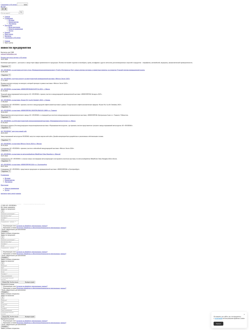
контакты (4, 193)
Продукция (8, 25)
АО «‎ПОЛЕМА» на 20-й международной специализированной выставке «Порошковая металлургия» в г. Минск (38, 121)
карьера (18, 193)
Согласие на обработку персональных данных (34, 204)
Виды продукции (14, 27)
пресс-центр (11, 193)
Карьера (7, 32)
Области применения (16, 29)
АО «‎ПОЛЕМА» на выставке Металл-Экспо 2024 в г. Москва (21, 143)
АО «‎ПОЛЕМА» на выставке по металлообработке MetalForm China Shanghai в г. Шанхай (30, 154)
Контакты (8, 36)
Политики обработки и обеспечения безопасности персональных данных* (41, 228)
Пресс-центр (9, 34)
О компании (9, 18)
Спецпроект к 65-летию (13, 38)
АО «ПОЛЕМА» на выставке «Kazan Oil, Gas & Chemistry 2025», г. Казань (25, 100)
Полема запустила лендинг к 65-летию (14, 57)
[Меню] (4, 9)
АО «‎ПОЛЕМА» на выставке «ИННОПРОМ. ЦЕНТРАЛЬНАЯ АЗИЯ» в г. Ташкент (29, 110)
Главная (7, 16)
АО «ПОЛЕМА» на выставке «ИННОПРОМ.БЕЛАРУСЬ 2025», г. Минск (25, 89)
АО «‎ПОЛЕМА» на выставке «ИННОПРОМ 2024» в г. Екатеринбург (24, 164)
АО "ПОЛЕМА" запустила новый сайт (14, 131)
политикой (218, 318)
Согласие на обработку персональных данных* (32, 226)
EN (4, 6)
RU (2, 6)
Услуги (11, 30)
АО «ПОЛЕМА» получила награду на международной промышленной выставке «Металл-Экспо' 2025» (35, 78)
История (11, 20)
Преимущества (13, 22)
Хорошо (218, 323)
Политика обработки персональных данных (11, 204)
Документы (12, 23)
